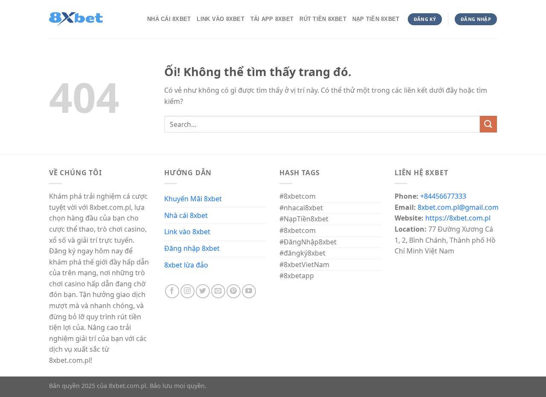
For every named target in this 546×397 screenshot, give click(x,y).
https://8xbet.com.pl (458, 218)
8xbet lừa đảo (186, 265)
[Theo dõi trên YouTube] (249, 291)
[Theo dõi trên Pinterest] (234, 291)
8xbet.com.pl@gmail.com (458, 207)
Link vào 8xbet (187, 231)
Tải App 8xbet (271, 19)
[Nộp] (488, 124)
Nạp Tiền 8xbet (376, 19)
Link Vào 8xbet (220, 19)
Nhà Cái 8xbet (169, 19)
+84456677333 (443, 196)
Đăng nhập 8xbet (192, 248)
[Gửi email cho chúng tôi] (218, 291)
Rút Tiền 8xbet (322, 19)
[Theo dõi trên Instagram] (187, 291)
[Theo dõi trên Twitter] (203, 291)
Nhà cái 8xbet (186, 215)
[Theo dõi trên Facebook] (172, 291)
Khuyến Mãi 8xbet (193, 198)
